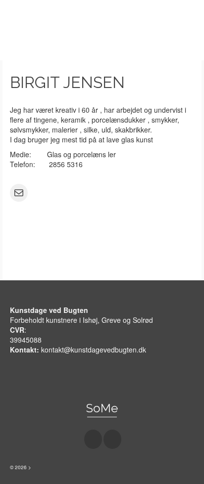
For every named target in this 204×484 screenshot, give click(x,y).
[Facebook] (93, 439)
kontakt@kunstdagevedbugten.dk (93, 349)
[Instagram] (112, 439)
